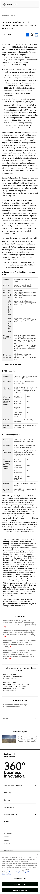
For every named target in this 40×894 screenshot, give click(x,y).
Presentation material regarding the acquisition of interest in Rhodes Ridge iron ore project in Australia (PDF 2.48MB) (19, 622)
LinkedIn (36, 34)
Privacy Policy (14, 872)
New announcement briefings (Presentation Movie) (15, 705)
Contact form (8, 678)
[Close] (37, 854)
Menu (5, 718)
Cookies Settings (20, 878)
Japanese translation (10, 15)
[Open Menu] (36, 4)
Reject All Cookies (20, 884)
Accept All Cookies (20, 890)
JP (27, 4)
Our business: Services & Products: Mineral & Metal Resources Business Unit (28, 739)
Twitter (32, 34)
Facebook (27, 34)
